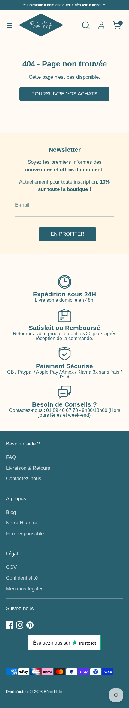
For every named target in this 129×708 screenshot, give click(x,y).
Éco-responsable (25, 533)
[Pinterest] (30, 625)
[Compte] (101, 23)
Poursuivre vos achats (65, 94)
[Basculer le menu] (10, 25)
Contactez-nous (23, 478)
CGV (11, 567)
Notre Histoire (21, 523)
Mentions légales (25, 589)
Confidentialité (22, 578)
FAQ (11, 457)
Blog (11, 512)
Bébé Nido (53, 691)
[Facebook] (9, 625)
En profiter (67, 234)
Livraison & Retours (28, 468)
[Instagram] (19, 625)
